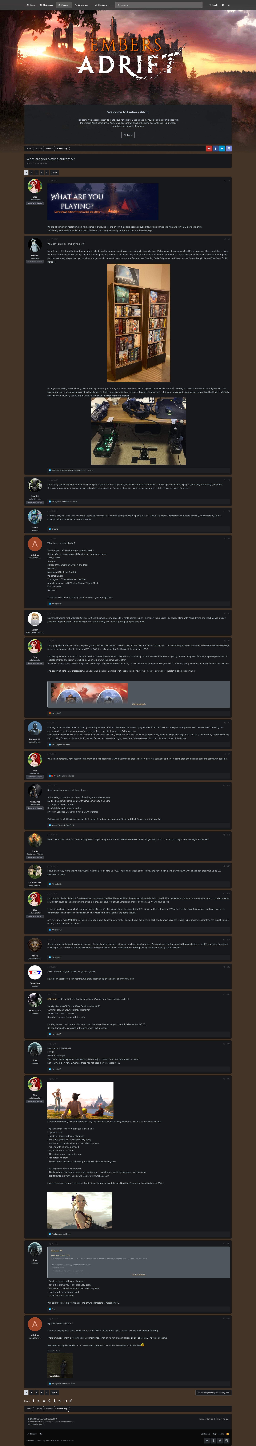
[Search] (229, 5)
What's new (83, 5)
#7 (229, 641)
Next (54, 173)
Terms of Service (206, 1419)
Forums (64, 5)
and (61, 744)
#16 (228, 994)
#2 (229, 239)
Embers (33, 1434)
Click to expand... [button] (139, 704)
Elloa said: (55, 1250)
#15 (228, 967)
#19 (228, 1244)
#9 (229, 754)
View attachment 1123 (60, 1255)
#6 (229, 613)
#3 (229, 480)
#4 (229, 511)
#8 (229, 723)
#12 (228, 866)
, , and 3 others (73, 470)
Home (32, 5)
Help (214, 1434)
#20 (228, 1319)
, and (64, 501)
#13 (228, 893)
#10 (228, 785)
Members (102, 5)
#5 (229, 538)
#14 (228, 939)
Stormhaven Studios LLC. (46, 1419)
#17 (228, 1044)
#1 (229, 180)
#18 (228, 1079)
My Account (48, 5)
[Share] (225, 180)
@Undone (52, 999)
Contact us (205, 1434)
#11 (228, 835)
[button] (70, 5)
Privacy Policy (222, 1419)
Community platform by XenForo (50, 1440)
